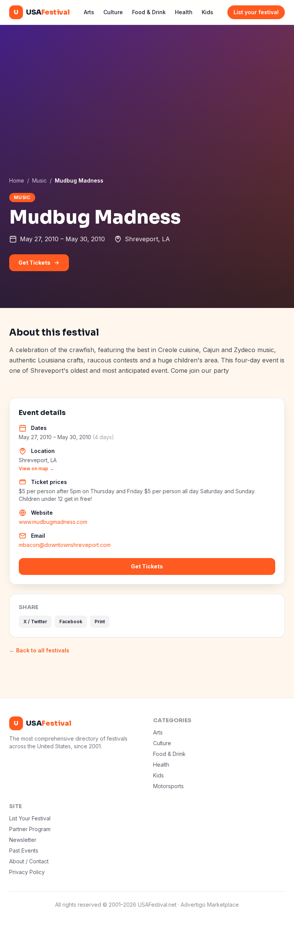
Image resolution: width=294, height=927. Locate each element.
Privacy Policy (27, 872)
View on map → (36, 468)
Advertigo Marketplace (210, 904)
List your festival (256, 12)
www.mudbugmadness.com (53, 522)
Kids (207, 12)
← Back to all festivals (39, 650)
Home (16, 180)
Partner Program (30, 829)
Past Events (23, 850)
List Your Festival (30, 818)
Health (184, 12)
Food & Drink (149, 12)
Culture (113, 12)
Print (100, 621)
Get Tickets (34, 262)
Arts (89, 12)
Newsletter (22, 839)
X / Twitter (35, 621)
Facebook (70, 621)
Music (39, 180)
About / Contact (29, 861)
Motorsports (168, 786)
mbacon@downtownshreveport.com (65, 545)
